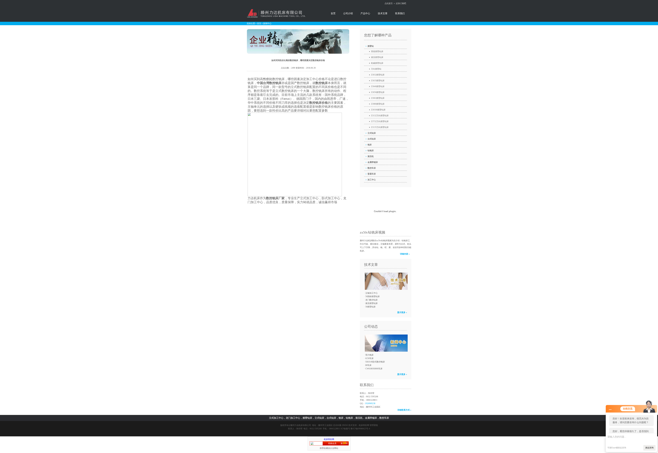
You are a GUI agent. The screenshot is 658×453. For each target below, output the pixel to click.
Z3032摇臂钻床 (378, 75)
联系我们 (400, 13)
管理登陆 (374, 425)
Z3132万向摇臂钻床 (380, 115)
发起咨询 (649, 447)
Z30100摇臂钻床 (378, 110)
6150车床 (369, 358)
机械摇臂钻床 (377, 63)
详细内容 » (405, 254)
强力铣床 (369, 355)
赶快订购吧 (401, 3)
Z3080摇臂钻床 (378, 104)
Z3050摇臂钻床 (378, 92)
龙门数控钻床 (371, 300)
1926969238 (370, 403)
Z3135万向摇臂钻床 (380, 127)
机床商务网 (364, 425)
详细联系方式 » (404, 410)
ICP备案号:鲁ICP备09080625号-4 (355, 428)
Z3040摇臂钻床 (378, 86)
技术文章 (382, 13)
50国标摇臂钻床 (372, 296)
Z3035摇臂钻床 (378, 80)
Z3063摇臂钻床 (378, 98)
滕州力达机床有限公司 (300, 425)
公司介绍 (348, 13)
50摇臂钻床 (370, 307)
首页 (333, 13)
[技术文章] (385, 281)
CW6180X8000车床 (373, 368)
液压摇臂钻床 (377, 57)
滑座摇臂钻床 (377, 51)
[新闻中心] (385, 343)
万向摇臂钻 (376, 69)
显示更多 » (402, 312)
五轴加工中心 (371, 293)
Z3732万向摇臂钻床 (380, 121)
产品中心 (365, 13)
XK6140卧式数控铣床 (375, 362)
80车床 (368, 365)
